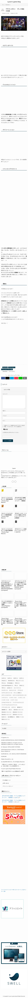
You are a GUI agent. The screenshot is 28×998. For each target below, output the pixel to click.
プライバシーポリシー (8, 786)
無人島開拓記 (11, 716)
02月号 (10, 678)
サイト (4, 420)
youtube (9, 687)
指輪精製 (4, 709)
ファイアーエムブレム (18, 702)
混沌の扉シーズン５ (17, 714)
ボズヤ (13, 707)
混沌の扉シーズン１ (18, 709)
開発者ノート (20, 716)
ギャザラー (5, 690)
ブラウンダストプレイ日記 (7, 369)
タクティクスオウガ (6, 695)
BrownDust (5, 367)
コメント (5, 393)
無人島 (4, 716)
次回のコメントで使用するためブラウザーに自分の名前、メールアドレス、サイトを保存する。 (14, 426)
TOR (3, 687)
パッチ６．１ (21, 697)
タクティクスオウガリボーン (19, 695)
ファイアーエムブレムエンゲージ (9, 704)
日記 (10, 709)
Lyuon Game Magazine (7, 685)
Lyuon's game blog (14, 2)
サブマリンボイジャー (7, 692)
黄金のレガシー (5, 719)
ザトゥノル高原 (17, 692)
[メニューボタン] (2, 2)
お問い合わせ (6, 783)
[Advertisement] (14, 345)
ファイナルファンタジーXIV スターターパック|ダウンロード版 (13, 890)
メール (4, 415)
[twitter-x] (13, 482)
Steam (21, 685)
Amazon (4, 680)
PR (16, 685)
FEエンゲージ (20, 680)
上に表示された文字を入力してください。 (11, 432)
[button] (3, 378)
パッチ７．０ (14, 700)
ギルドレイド (12, 690)
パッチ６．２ (5, 700)
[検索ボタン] (26, 2)
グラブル (20, 690)
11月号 (21, 678)
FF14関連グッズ (6, 780)
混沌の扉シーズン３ (17, 712)
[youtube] (15, 482)
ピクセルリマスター (6, 702)
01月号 (4, 678)
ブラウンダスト (12, 367)
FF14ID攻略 (10, 683)
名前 (4, 410)
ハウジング (5, 697)
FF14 (4, 683)
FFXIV (17, 683)
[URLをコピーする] (25, 378)
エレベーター (17, 687)
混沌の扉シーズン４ (6, 714)
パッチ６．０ (12, 697)
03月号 (16, 678)
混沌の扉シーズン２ (6, 712)
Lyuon (16, 797)
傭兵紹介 (19, 707)
